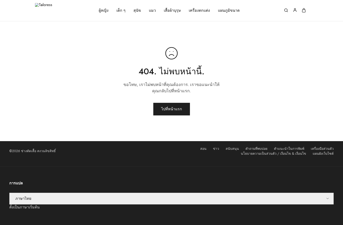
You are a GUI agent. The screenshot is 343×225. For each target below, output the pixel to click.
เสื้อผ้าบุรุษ (172, 10)
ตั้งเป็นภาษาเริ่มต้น (24, 207)
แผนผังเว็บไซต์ (323, 153)
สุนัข (137, 10)
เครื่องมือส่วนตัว (322, 148)
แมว (152, 10)
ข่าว (216, 148)
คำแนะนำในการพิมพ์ (289, 148)
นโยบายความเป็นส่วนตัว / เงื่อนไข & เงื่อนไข (273, 153)
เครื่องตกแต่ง (199, 10)
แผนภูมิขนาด (229, 10)
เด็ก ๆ (121, 10)
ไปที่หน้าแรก (171, 109)
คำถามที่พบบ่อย (256, 148)
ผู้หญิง (103, 10)
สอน (203, 148)
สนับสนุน (232, 148)
